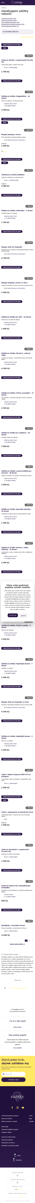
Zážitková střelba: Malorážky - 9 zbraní (17, 211)
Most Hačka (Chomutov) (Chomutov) (14, 140)
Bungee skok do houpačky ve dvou (15, 702)
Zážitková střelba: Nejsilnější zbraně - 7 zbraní (16, 665)
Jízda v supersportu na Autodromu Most (17, 812)
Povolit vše (12, 615)
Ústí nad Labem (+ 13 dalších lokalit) (9, 895)
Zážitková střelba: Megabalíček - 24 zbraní (15, 97)
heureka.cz (17, 1009)
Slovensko (19, 1160)
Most (5, 819)
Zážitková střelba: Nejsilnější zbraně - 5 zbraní (17, 737)
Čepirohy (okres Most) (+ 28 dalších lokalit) (10, 105)
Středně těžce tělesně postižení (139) (12, 24)
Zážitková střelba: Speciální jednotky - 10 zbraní (16, 510)
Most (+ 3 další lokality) (10, 67)
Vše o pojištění (17, 1048)
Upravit (23, 615)
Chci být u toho (13, 1080)
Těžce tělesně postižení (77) (10, 26)
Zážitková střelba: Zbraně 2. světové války (15, 354)
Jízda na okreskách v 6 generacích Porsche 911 (15, 850)
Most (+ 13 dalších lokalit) (11, 180)
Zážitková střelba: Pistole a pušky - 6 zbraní (16, 626)
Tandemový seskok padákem (12, 175)
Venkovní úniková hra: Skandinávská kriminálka (15, 887)
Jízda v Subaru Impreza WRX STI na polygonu (16, 775)
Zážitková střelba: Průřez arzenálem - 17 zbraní (17, 394)
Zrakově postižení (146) (8, 18)
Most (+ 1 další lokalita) (10, 783)
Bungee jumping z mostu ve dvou (14, 283)
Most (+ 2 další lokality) (10, 857)
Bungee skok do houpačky (11, 247)
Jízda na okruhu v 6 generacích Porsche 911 (17, 61)
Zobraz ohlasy (17, 1027)
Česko (19, 1155)
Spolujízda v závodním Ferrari (13, 925)
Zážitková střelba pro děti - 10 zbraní (16, 317)
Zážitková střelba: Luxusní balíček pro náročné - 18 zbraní (16, 472)
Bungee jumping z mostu (11, 134)
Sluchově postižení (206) (9, 20)
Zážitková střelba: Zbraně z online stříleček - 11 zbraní (14, 548)
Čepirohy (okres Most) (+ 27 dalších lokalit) (10, 217)
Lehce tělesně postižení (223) (10, 22)
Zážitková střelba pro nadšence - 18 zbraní (15, 434)
